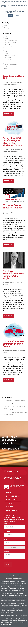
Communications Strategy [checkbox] (12, 62)
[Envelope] (10, 575)
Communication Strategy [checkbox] (11, 40)
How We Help (11, 496)
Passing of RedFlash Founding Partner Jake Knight (13, 275)
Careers (9, 507)
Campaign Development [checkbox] (11, 60)
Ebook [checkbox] (5, 66)
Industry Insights (13, 84)
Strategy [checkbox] (7, 53)
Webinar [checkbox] (6, 30)
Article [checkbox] (5, 25)
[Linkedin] (18, 575)
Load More (14, 388)
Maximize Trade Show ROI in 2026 (13, 206)
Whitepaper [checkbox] (7, 28)
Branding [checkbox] (7, 38)
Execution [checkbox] (7, 44)
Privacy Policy (12, 510)
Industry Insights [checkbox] (9, 47)
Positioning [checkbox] (7, 51)
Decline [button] (17, 15)
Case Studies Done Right (13, 77)
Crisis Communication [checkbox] (10, 42)
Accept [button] (10, 15)
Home (8, 493)
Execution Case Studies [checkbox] (11, 64)
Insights (5, 84)
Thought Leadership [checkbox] (10, 55)
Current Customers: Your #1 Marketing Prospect (14, 344)
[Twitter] (14, 575)
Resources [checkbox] (6, 68)
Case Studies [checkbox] (7, 57)
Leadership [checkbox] (7, 49)
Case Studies (11, 500)
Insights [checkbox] (6, 36)
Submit (8, 564)
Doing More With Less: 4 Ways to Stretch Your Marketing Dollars (12, 142)
